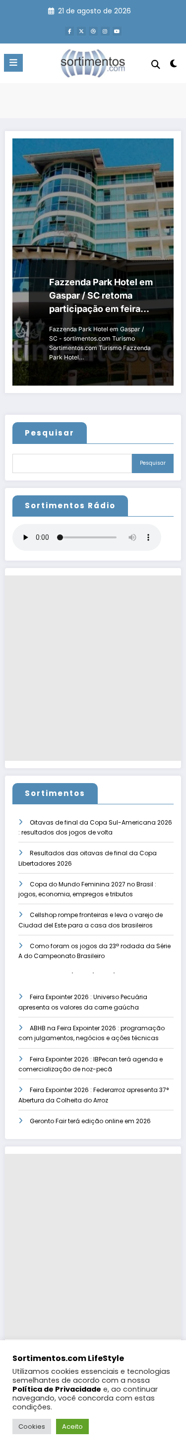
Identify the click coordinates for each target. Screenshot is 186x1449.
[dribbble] (93, 31)
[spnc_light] (174, 65)
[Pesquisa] (156, 64)
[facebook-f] (69, 31)
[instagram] (105, 31)
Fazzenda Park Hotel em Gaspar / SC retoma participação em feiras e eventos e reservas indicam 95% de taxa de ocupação (101, 296)
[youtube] (117, 31)
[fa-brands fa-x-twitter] (81, 31)
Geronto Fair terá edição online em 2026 (90, 1121)
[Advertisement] (93, 668)
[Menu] (13, 63)
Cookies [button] (31, 1426)
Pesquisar (49, 433)
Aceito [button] (72, 1426)
